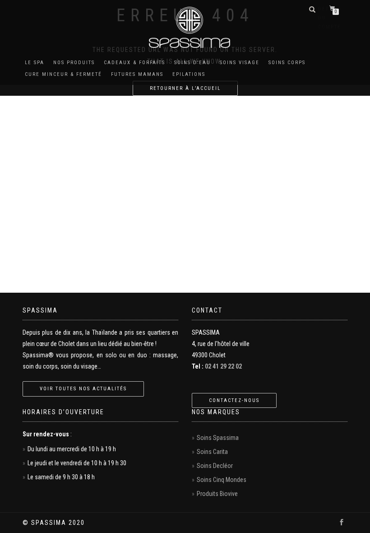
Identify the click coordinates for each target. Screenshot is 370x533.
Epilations (188, 74)
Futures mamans (137, 74)
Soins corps (286, 62)
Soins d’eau (192, 62)
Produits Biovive (217, 493)
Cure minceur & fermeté (63, 74)
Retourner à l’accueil (185, 88)
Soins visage (239, 62)
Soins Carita (212, 451)
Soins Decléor (215, 465)
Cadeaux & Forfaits (134, 62)
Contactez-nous (234, 400)
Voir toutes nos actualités (83, 389)
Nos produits (74, 62)
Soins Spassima (218, 437)
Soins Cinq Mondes (221, 479)
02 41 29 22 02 (223, 366)
